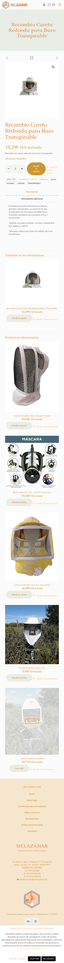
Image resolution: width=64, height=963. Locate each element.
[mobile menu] (59, 4)
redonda (21, 183)
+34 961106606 (33, 873)
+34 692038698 (33, 876)
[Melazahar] (14, 4)
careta (53, 179)
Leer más (19, 768)
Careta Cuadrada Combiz (32, 758)
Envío (32, 794)
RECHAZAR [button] (48, 958)
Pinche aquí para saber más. (32, 948)
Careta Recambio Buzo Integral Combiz (32, 415)
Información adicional (32, 198)
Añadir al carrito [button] (19, 318)
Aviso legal (32, 800)
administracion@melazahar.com (33, 879)
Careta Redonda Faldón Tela (32, 668)
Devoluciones (32, 818)
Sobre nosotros (32, 812)
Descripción (32, 192)
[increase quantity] (22, 168)
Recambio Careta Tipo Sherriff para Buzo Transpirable (32, 308)
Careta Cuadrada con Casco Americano (32, 584)
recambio (10, 183)
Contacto (32, 831)
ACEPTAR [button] (34, 958)
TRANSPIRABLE (34, 183)
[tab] (32, 191)
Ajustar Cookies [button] (17, 958)
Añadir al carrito (36, 169)
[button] (53, 67)
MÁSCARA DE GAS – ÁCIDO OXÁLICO (32, 492)
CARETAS (33, 179)
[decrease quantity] (8, 168)
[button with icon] (28, 921)
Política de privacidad (32, 825)
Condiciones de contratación (32, 806)
